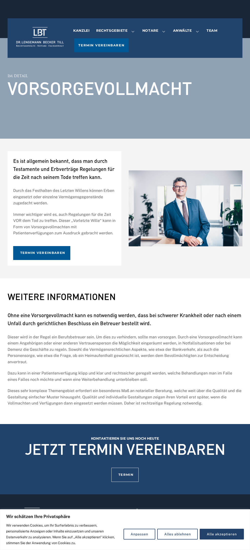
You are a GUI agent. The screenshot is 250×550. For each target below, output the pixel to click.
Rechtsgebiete (111, 30)
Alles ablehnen (177, 534)
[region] (125, 529)
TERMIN (126, 475)
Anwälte (182, 30)
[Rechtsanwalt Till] (40, 43)
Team (212, 30)
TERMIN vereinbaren (42, 253)
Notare (150, 30)
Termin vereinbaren (101, 45)
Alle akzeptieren (222, 534)
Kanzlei (81, 30)
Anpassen (139, 534)
